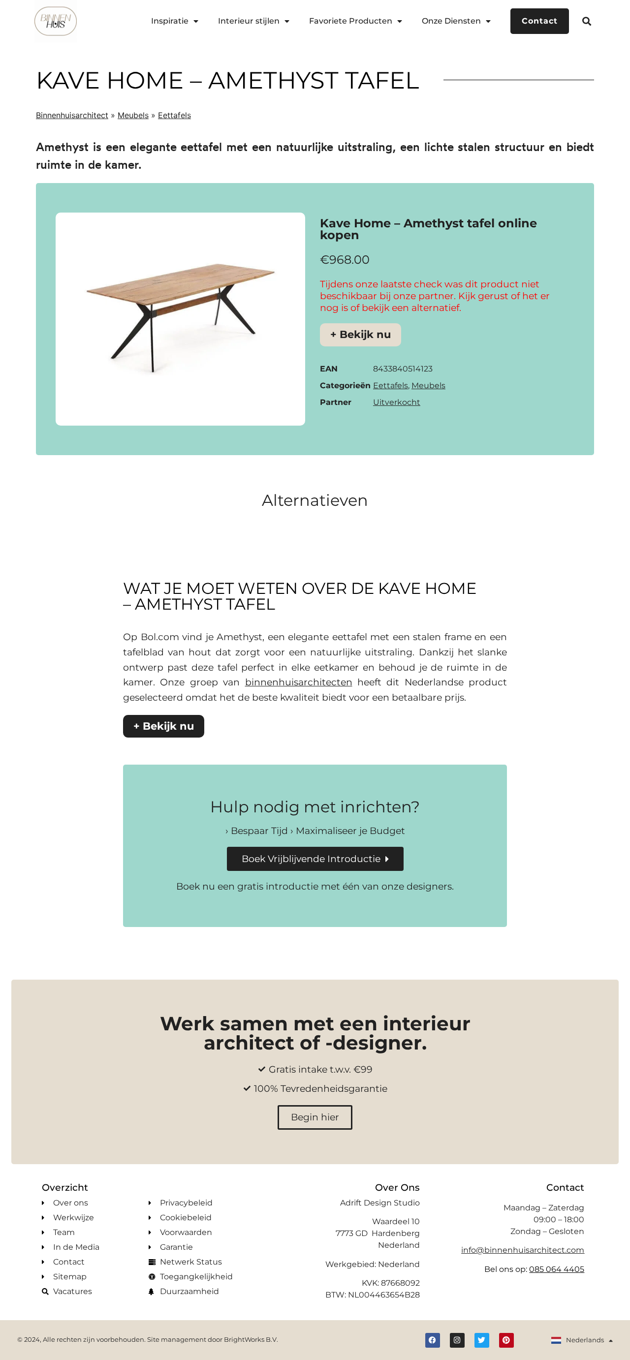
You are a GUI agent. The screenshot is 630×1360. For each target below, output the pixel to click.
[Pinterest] (506, 1340)
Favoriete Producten (350, 21)
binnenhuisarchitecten (298, 682)
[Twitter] (481, 1340)
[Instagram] (457, 1340)
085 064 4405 (556, 1269)
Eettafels (174, 115)
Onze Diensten (451, 21)
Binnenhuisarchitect (72, 115)
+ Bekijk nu (360, 334)
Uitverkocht (396, 402)
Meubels (133, 115)
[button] (587, 21)
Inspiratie (170, 21)
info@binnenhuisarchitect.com (522, 1250)
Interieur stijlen (249, 21)
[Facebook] (432, 1340)
